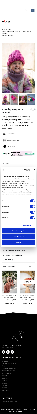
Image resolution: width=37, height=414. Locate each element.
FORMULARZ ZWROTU (9, 363)
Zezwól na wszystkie (18, 231)
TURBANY (5, 383)
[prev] (31, 109)
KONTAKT (5, 378)
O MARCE (5, 361)
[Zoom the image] (18, 332)
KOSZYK (4, 376)
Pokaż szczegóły (26, 225)
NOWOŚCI (5, 380)
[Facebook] (3, 352)
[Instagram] (12, 352)
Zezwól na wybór (18, 237)
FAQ (3, 366)
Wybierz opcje (9, 303)
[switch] (32, 206)
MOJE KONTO (6, 373)
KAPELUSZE (6, 390)
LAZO (3, 295)
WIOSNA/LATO (14, 295)
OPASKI (6, 295)
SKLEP (9, 295)
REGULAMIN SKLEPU (8, 371)
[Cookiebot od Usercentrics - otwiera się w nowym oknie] (22, 170)
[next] (34, 109)
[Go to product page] (9, 282)
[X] (8, 352)
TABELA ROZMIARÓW (9, 368)
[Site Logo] (10, 10)
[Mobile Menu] (32, 10)
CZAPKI (4, 388)
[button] (26, 10)
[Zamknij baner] (34, 169)
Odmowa (18, 242)
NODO (21, 295)
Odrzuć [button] (25, 411)
